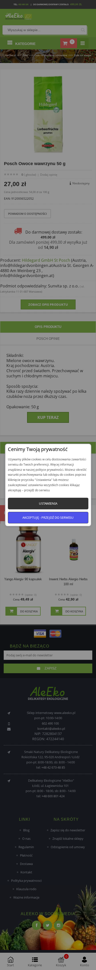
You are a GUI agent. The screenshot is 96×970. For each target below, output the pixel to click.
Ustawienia (48, 503)
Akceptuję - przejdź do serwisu (48, 517)
